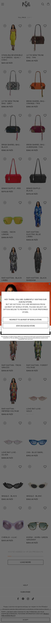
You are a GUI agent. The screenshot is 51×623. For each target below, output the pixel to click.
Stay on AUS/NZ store (25, 326)
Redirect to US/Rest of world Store (25, 319)
